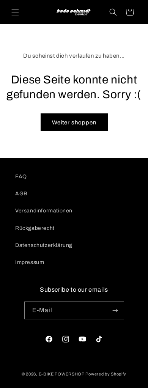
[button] (15, 12)
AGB (21, 193)
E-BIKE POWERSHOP (62, 374)
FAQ (21, 176)
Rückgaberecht (35, 228)
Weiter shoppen (74, 122)
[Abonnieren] (115, 310)
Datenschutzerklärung (43, 245)
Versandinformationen (43, 211)
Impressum (29, 262)
